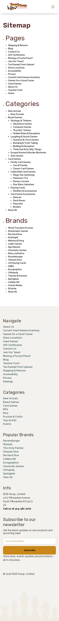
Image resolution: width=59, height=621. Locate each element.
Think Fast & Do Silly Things (27, 149)
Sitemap (8, 381)
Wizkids (12, 288)
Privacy (12, 74)
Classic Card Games (23, 168)
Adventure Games (22, 124)
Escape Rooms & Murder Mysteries (28, 152)
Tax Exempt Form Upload (21, 64)
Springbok (13, 279)
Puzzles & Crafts (13, 416)
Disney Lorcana (21, 181)
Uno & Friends (20, 165)
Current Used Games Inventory (24, 77)
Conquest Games (22, 127)
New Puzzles (17, 114)
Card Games (14, 159)
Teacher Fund (15, 90)
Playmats (18, 203)
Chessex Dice (15, 260)
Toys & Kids (9, 420)
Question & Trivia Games (26, 140)
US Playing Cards (17, 263)
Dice (5, 413)
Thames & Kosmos (17, 276)
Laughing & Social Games (24, 136)
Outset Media (15, 285)
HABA (11, 266)
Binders (17, 207)
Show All (12, 210)
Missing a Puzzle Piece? (20, 58)
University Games (17, 250)
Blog (10, 48)
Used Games (14, 83)
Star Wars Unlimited (23, 184)
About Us (13, 87)
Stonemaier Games (18, 231)
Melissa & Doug (16, 240)
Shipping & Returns (18, 45)
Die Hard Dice (15, 234)
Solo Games (17, 156)
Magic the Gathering (23, 175)
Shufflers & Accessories (25, 191)
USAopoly (13, 272)
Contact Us (14, 51)
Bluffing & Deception (23, 146)
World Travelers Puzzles (20, 228)
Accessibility (14, 71)
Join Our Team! (16, 61)
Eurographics (15, 269)
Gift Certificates (16, 55)
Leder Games (15, 244)
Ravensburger (15, 256)
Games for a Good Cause (21, 80)
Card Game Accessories (23, 194)
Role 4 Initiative (16, 253)
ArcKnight (13, 237)
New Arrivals (14, 111)
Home (11, 93)
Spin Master (14, 247)
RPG (5, 409)
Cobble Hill (13, 282)
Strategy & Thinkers (21, 120)
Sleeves (17, 197)
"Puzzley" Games (22, 130)
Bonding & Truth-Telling (25, 143)
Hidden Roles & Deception (26, 133)
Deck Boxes (19, 200)
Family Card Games (21, 162)
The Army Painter (13, 448)
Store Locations (16, 67)
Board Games (15, 117)
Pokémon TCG (20, 178)
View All (8, 477)
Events (7, 424)
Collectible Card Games (23, 171)
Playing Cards (18, 187)
